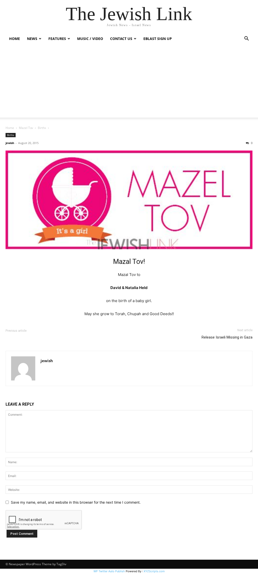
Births (42, 128)
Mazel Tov (26, 128)
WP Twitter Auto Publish (109, 571)
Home (14, 38)
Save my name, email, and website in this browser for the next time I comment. (76, 502)
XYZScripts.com (154, 571)
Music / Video (90, 38)
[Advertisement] (129, 82)
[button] (246, 39)
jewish (10, 143)
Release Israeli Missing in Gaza (227, 337)
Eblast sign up (157, 38)
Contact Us (121, 38)
